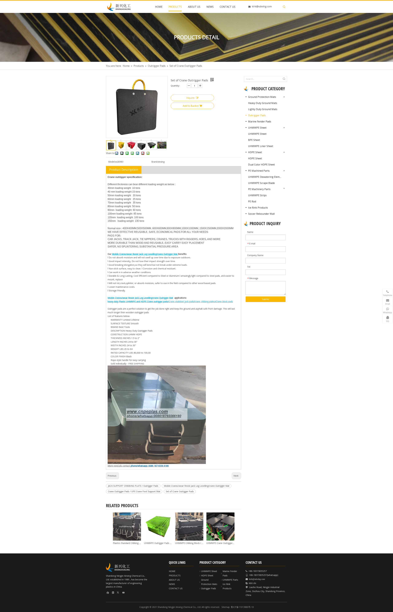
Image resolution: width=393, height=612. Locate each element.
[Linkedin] (113, 592)
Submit (265, 299)
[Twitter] (118, 592)
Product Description (123, 169)
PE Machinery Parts (259, 189)
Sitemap (226, 607)
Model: (111, 161)
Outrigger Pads (257, 115)
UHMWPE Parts (230, 579)
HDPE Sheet (255, 152)
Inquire (190, 97)
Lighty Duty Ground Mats (262, 109)
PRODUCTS (175, 575)
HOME (172, 571)
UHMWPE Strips (257, 195)
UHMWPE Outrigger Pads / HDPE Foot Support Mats (158, 543)
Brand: (154, 161)
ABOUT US (174, 579)
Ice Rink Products (258, 207)
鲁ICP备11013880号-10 (242, 607)
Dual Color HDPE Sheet (261, 164)
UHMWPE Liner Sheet (260, 146)
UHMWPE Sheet (257, 127)
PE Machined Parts (259, 170)
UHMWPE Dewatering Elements (266, 177)
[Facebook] (108, 592)
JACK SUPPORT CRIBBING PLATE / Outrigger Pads (133, 485)
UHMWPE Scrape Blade (261, 183)
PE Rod (252, 201)
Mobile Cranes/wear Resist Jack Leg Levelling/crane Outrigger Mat (196, 485)
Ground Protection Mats (262, 97)
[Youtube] (123, 592)
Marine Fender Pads (259, 121)
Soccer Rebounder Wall (261, 213)
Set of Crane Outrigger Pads (180, 491)
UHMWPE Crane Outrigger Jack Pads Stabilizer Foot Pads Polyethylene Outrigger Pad (220, 543)
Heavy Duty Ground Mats (262, 103)
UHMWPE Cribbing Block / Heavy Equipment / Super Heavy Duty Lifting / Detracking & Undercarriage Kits (189, 543)
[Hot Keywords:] (284, 7)
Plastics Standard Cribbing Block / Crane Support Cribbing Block (127, 543)
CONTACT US (176, 588)
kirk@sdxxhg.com (262, 6)
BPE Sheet (254, 140)
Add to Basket (191, 105)
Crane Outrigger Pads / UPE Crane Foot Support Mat (134, 491)
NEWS (172, 584)
